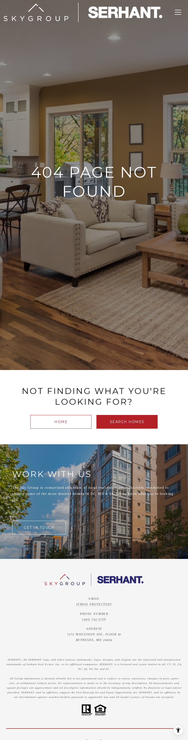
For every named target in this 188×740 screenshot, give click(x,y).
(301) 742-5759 (94, 619)
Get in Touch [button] (39, 527)
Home (61, 422)
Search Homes (127, 422)
